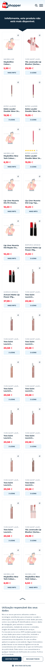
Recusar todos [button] (33, 659)
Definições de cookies (27, 652)
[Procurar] (36, 5)
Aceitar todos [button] (11, 659)
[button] (22, 665)
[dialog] (22, 637)
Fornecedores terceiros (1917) (13, 632)
